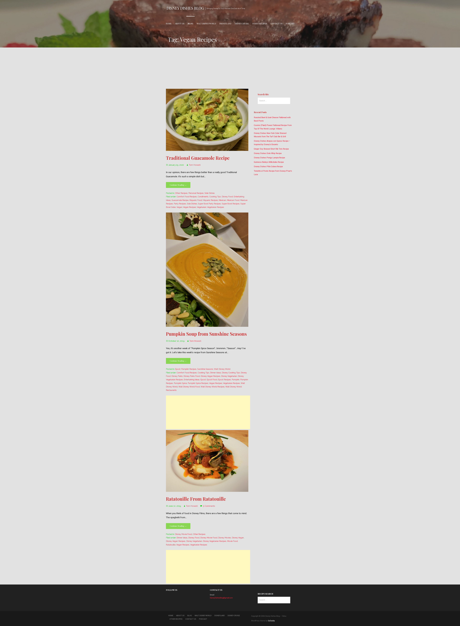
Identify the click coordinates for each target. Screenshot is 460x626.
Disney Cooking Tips (231, 373)
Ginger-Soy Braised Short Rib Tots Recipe (271, 149)
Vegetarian (201, 207)
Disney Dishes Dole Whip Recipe (268, 153)
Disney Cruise (242, 23)
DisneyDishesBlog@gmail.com (221, 598)
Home (169, 23)
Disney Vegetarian (229, 376)
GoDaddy (271, 621)
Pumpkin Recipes (188, 369)
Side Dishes (209, 193)
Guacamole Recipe (180, 200)
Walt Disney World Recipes (213, 387)
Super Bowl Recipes (231, 204)
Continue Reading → (178, 185)
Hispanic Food (195, 200)
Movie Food (232, 541)
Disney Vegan (238, 538)
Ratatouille (170, 545)
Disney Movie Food (183, 534)
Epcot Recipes (224, 379)
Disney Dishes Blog (185, 8)
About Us (179, 23)
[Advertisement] (230, 68)
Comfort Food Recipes (187, 196)
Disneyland (225, 23)
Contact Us (276, 23)
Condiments (203, 196)
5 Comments (209, 506)
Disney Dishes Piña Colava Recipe (268, 166)
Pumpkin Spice (180, 383)
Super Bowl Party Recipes (209, 204)
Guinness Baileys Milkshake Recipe (269, 162)
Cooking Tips (215, 196)
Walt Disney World (206, 23)
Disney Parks (177, 376)
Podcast (290, 23)
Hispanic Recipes (210, 200)
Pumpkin (235, 379)
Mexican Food (233, 200)
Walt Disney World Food (189, 387)
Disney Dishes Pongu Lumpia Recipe (269, 157)
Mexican (222, 200)
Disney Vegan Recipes (210, 376)
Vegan (179, 207)
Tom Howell (195, 165)
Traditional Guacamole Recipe (198, 158)
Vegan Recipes (189, 207)
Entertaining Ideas (192, 379)
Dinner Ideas (215, 373)
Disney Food (227, 196)
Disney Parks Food (192, 376)
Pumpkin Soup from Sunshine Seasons (206, 334)
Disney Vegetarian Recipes (214, 541)
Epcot (177, 369)
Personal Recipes (196, 193)
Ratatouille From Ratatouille (196, 499)
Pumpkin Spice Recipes (198, 383)
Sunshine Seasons (205, 369)
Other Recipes (259, 23)
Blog (190, 23)
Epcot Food (212, 379)
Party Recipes (180, 204)
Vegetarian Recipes (215, 207)
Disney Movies (224, 538)
